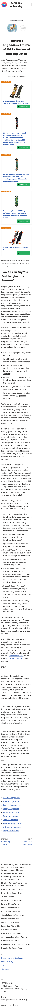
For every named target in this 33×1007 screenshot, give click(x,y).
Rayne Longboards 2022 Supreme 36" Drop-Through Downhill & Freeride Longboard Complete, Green (16, 214)
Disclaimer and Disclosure (12, 958)
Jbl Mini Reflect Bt (8, 897)
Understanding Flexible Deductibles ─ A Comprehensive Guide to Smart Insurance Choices (16, 867)
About (4, 965)
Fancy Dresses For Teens (11, 908)
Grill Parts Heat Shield (10, 922)
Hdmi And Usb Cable (10, 940)
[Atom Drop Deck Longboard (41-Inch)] (16, 237)
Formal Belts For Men (10, 918)
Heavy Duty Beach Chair (11, 893)
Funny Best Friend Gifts (11, 926)
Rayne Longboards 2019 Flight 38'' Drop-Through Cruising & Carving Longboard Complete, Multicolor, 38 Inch (16, 177)
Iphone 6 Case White (10, 904)
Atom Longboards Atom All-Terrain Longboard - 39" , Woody (16, 102)
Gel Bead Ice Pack (9, 929)
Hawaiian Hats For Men (11, 933)
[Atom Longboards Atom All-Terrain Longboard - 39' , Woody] (16, 91)
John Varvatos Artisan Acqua (14, 937)
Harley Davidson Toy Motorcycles (15, 944)
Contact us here (16, 656)
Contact (5, 969)
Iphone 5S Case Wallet (11, 911)
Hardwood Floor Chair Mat (12, 889)
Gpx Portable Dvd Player (11, 900)
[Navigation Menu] (29, 4)
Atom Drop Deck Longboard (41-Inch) (15, 248)
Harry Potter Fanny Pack (11, 948)
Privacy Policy (7, 962)
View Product (24, 106)
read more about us (14, 658)
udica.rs (14, 1005)
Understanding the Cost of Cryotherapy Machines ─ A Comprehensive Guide (12, 877)
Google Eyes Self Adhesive (12, 915)
